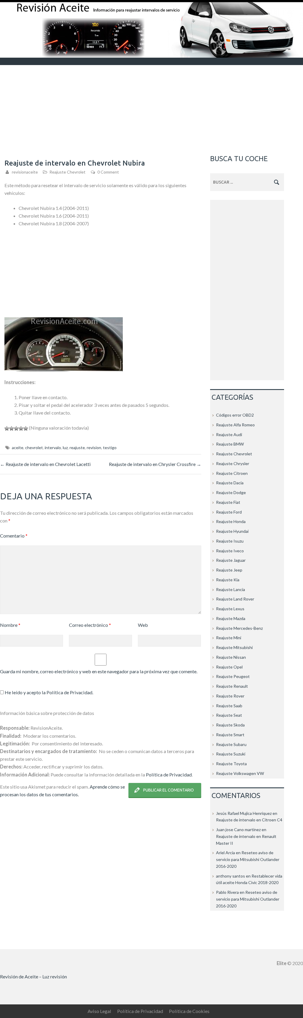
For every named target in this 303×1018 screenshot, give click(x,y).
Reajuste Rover (230, 695)
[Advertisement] (151, 109)
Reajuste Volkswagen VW (240, 773)
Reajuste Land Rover (235, 598)
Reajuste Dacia (230, 482)
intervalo (53, 447)
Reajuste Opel (229, 666)
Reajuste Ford (229, 511)
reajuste (77, 447)
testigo (110, 447)
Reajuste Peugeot (233, 676)
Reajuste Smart (230, 734)
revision (94, 447)
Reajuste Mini (228, 637)
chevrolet (34, 447)
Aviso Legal (99, 1011)
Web (143, 625)
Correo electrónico (90, 625)
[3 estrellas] (16, 428)
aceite (17, 447)
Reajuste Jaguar (231, 560)
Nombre (10, 625)
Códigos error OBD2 (235, 414)
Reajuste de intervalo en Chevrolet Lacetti (45, 464)
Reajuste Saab (229, 705)
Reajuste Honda (231, 521)
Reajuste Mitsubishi (234, 647)
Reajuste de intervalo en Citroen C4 (249, 819)
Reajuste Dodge (231, 492)
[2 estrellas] (11, 428)
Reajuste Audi (229, 434)
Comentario (14, 535)
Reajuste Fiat (228, 502)
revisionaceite (25, 171)
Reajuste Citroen (232, 473)
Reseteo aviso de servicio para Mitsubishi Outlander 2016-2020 (247, 859)
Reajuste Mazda (230, 618)
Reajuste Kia (227, 579)
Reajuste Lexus (230, 608)
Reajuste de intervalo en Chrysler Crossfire (155, 464)
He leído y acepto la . (48, 692)
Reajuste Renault (232, 686)
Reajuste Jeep (229, 569)
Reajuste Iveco (230, 550)
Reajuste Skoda (230, 724)
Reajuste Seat (229, 715)
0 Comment (108, 171)
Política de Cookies (189, 1011)
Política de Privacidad (69, 692)
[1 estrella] (6, 428)
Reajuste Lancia (230, 589)
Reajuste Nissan (231, 657)
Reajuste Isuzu (230, 540)
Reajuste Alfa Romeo (235, 424)
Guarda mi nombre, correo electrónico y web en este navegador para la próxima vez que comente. (98, 671)
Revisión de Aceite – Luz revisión (33, 976)
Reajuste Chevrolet (67, 171)
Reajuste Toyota (231, 763)
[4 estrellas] (21, 428)
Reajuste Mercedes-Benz (239, 628)
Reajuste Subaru (231, 744)
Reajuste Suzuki (230, 753)
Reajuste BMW (230, 443)
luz (65, 447)
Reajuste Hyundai (232, 531)
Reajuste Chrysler (232, 463)
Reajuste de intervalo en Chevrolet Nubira (74, 163)
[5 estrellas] (25, 428)
